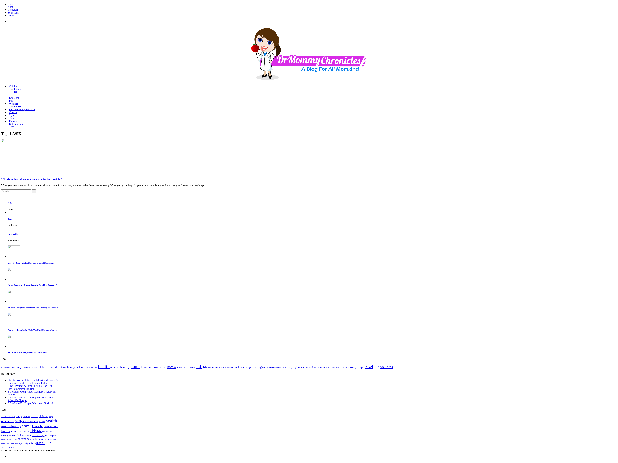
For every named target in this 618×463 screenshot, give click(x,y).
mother (230, 367)
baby (19, 367)
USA (377, 367)
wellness (386, 367)
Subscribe (13, 234)
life (205, 367)
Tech (11, 126)
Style (11, 115)
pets (272, 367)
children (43, 367)
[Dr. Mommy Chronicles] (309, 78)
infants (192, 367)
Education (14, 97)
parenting (255, 367)
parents (266, 367)
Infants (17, 89)
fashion (80, 367)
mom (215, 367)
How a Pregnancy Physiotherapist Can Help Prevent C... (33, 285)
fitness (87, 367)
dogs (51, 367)
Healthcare (115, 367)
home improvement (154, 367)
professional (311, 367)
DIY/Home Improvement (22, 109)
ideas (186, 367)
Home (11, 4)
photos (287, 367)
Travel (12, 118)
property (321, 367)
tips (362, 367)
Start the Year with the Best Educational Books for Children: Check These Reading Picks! (33, 381)
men (209, 367)
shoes (345, 367)
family (71, 367)
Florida (94, 367)
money (222, 367)
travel (369, 367)
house (179, 367)
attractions (5, 367)
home (135, 366)
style (356, 367)
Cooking (13, 112)
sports (350, 367)
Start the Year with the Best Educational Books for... (31, 263)
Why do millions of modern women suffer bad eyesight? (31, 179)
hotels (171, 367)
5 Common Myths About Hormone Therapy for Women (33, 308)
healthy (125, 367)
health (104, 366)
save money (330, 367)
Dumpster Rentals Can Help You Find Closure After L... (32, 330)
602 (10, 218)
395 (10, 203)
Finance (13, 121)
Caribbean (34, 367)
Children (13, 86)
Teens (17, 95)
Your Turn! (13, 12)
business (26, 367)
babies (12, 367)
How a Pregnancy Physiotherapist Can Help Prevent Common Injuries (30, 387)
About (11, 6)
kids (199, 366)
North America (241, 367)
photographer (279, 367)
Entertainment (16, 124)
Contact (12, 15)
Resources (13, 9)
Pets (11, 100)
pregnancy (297, 367)
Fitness (17, 106)
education (60, 367)
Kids (16, 92)
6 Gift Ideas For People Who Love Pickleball (28, 352)
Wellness (13, 103)
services (338, 367)
